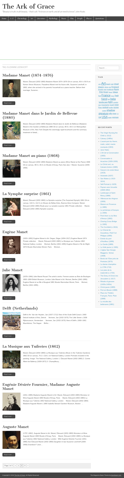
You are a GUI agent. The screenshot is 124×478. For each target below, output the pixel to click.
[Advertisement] (62, 43)
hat (109, 99)
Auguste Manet (15, 427)
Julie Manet (12, 270)
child (112, 84)
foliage (115, 92)
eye (105, 89)
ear (110, 87)
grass (112, 96)
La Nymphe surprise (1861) (26, 194)
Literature (41, 19)
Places (89, 19)
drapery (101, 87)
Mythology (53, 19)
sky (111, 113)
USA (105, 117)
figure (116, 89)
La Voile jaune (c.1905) (109, 247)
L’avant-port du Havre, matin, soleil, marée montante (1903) (108, 144)
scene (116, 107)
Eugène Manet (15, 232)
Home (4, 19)
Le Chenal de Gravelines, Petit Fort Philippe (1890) (108, 233)
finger (106, 92)
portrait (105, 107)
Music (63, 19)
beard (108, 84)
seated (104, 110)
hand (104, 98)
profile (111, 107)
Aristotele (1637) (106, 176)
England (115, 87)
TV (118, 114)
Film (72, 19)
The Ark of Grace (28, 6)
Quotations (99, 19)
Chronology (22, 19)
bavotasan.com (116, 475)
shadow (111, 110)
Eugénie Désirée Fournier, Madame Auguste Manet (41, 386)
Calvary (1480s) (106, 138)
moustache (105, 105)
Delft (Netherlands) (20, 308)
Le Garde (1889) (106, 244)
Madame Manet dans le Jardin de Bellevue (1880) (39, 115)
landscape (103, 102)
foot (99, 96)
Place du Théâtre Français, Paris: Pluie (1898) (108, 296)
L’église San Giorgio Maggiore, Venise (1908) (108, 253)
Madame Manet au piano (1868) (31, 155)
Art (32, 19)
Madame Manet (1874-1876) (27, 75)
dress (106, 87)
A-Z (12, 19)
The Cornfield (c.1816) (109, 227)
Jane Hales (104, 150)
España (100, 89)
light (110, 102)
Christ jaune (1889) (107, 287)
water (110, 117)
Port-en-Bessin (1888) (108, 290)
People (80, 19)
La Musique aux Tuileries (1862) (31, 346)
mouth (112, 105)
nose (116, 105)
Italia (113, 98)
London (115, 102)
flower (110, 92)
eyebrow (110, 89)
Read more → (9, 103)
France (105, 95)
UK (99, 117)
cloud (116, 84)
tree (114, 113)
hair (117, 95)
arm (99, 84)
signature (103, 113)
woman (115, 117)
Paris (100, 107)
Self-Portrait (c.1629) (108, 184)
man (99, 105)
